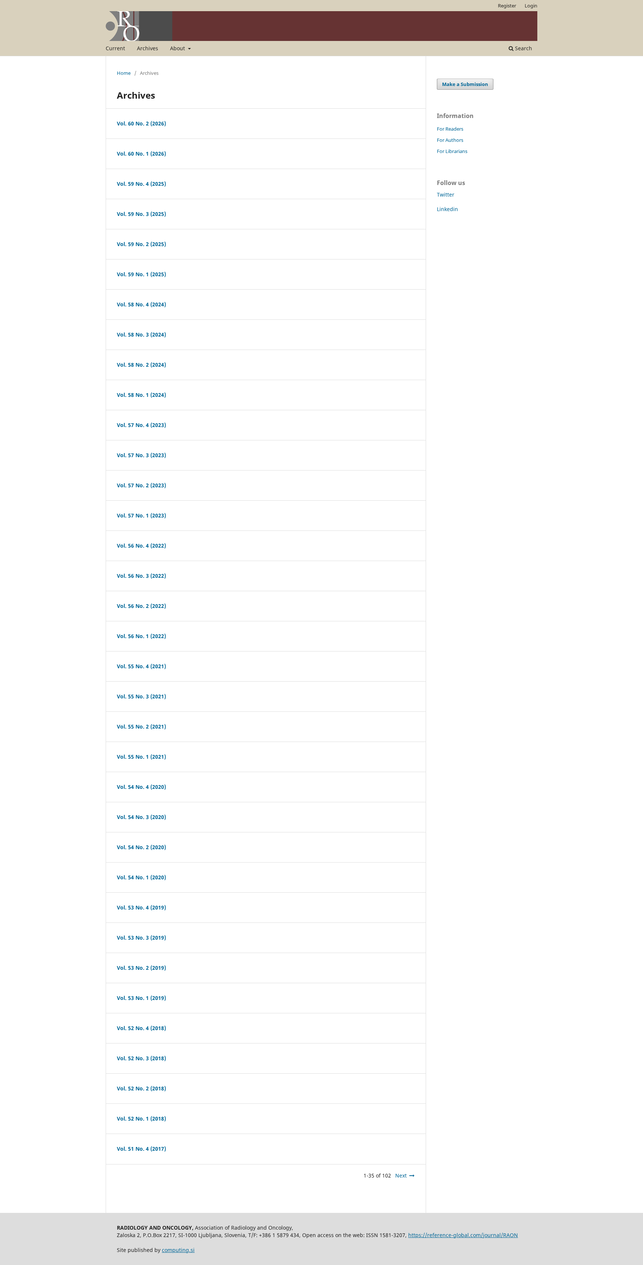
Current (115, 48)
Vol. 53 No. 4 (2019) (141, 907)
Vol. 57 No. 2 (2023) (141, 485)
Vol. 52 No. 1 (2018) (141, 1118)
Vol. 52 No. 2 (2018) (141, 1088)
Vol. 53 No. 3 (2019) (141, 937)
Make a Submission (465, 84)
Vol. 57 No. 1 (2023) (141, 515)
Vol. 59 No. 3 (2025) (141, 213)
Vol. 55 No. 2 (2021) (141, 726)
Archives (147, 48)
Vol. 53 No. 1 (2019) (141, 997)
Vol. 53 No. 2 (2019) (141, 967)
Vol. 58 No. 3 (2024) (141, 334)
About (178, 48)
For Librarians (452, 151)
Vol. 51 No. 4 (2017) (141, 1148)
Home (124, 73)
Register (507, 5)
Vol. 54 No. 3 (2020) (141, 817)
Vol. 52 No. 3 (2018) (141, 1058)
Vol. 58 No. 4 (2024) (141, 304)
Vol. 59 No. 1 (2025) (141, 274)
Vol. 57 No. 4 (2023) (141, 424)
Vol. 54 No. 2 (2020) (141, 847)
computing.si (178, 1249)
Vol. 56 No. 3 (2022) (141, 575)
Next (401, 1175)
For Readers (450, 128)
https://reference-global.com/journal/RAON (463, 1235)
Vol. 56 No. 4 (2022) (141, 545)
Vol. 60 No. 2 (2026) (141, 123)
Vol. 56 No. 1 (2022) (141, 636)
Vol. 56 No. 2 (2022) (141, 605)
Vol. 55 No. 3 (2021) (141, 696)
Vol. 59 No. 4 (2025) (141, 183)
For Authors (450, 140)
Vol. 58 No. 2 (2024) (141, 364)
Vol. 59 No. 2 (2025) (141, 244)
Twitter (445, 194)
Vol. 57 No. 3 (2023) (141, 455)
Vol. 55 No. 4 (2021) (141, 666)
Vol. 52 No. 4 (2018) (141, 1028)
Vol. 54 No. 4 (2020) (141, 786)
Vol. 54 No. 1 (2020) (141, 877)
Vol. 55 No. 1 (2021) (141, 756)
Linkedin (447, 209)
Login (531, 5)
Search (523, 48)
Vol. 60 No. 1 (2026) (141, 153)
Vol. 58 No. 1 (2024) (141, 394)
